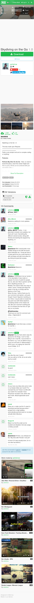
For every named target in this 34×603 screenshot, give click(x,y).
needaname (11, 366)
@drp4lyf (11, 335)
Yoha (9, 353)
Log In (18, 450)
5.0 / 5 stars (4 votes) (6, 138)
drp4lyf (10, 322)
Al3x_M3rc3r (12, 219)
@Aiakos (11, 276)
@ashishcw (11, 249)
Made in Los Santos (7, 597)
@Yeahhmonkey (13, 311)
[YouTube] (11, 66)
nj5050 (10, 433)
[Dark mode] (28, 2)
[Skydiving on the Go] (17, 113)
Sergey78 (11, 421)
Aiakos (10, 246)
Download (18, 54)
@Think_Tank (12, 212)
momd (10, 404)
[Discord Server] (13, 66)
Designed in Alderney (7, 595)
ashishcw (13, 64)
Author (16, 210)
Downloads (7, 134)
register (24, 450)
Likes (16, 134)
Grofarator (11, 265)
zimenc (10, 384)
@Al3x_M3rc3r (12, 230)
